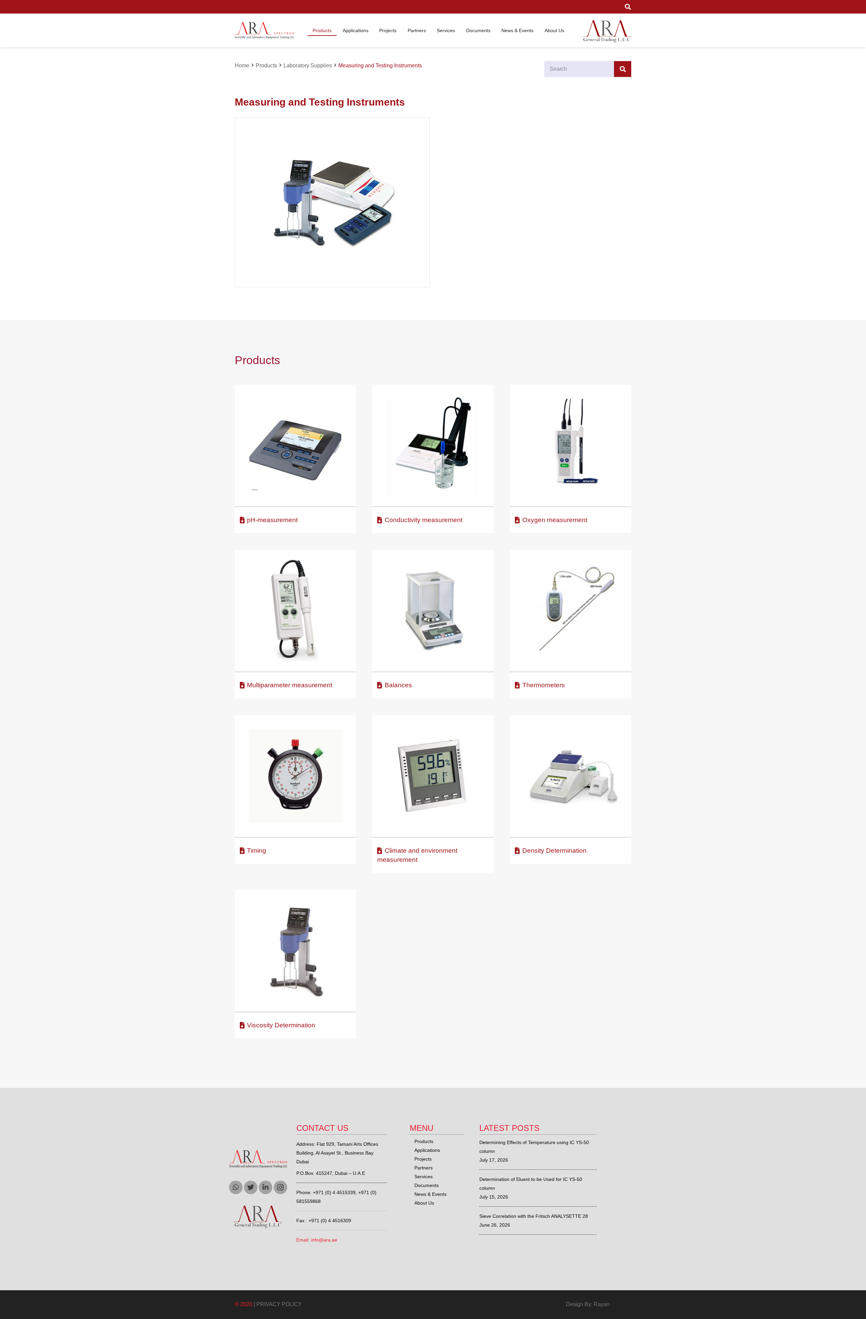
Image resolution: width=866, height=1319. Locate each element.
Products (423, 1141)
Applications (427, 1150)
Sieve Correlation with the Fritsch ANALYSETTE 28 (533, 1216)
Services (423, 1176)
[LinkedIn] (265, 1187)
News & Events (430, 1194)
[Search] (622, 69)
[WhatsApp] (236, 1187)
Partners (423, 1167)
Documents (426, 1185)
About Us (424, 1203)
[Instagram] (280, 1187)
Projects (423, 1159)
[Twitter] (250, 1187)
